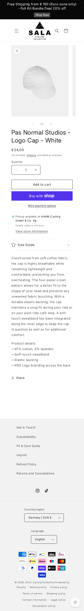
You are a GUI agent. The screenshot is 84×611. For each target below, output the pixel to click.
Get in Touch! (26, 427)
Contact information (34, 599)
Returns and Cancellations (35, 473)
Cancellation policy (44, 605)
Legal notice (58, 599)
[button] (16, 30)
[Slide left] (33, 124)
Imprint (22, 455)
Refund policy (38, 587)
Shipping (31, 155)
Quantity (16, 161)
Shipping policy (56, 593)
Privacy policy (59, 587)
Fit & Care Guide (28, 446)
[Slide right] (50, 124)
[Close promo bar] (81, 2)
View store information (31, 231)
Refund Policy (26, 464)
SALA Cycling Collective (39, 582)
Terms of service (32, 593)
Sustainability (26, 436)
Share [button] (20, 377)
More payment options (42, 205)
